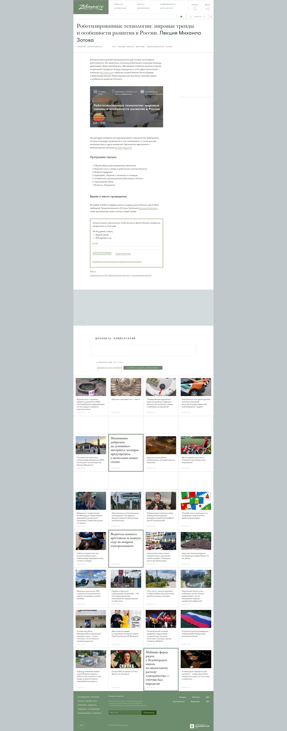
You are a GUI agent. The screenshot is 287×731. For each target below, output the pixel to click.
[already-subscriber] (123, 253)
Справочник (120, 8)
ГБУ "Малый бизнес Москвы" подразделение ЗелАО (142, 47)
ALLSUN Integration (123, 147)
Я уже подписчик (123, 253)
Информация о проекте (89, 713)
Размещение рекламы (88, 697)
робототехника (97, 275)
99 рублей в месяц (104, 231)
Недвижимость (168, 4)
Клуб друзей (166, 8)
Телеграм (182, 697)
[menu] (144, 6)
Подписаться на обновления (110, 368)
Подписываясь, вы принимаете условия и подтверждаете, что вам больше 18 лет (117, 261)
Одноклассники (178, 702)
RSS (207, 702)
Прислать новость (87, 705)
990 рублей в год (103, 238)
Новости (118, 4)
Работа (140, 4)
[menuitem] (120, 4)
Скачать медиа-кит (87, 701)
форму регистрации (148, 208)
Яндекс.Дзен (195, 702)
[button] (102, 253)
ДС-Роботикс (107, 72)
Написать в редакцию (89, 709)
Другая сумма (102, 234)
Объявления (143, 8)
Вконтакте (196, 697)
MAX (207, 697)
